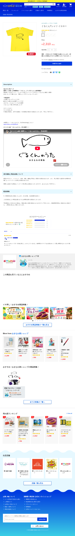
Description (8, 84)
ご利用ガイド (8, 501)
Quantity (44, 49)
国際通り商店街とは (31, 499)
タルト (41, 6)
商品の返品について (10, 509)
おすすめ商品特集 (61, 10)
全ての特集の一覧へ (37, 402)
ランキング (15, 10)
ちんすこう (47, 6)
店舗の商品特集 (8, 14)
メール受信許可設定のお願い (13, 499)
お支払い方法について (11, 504)
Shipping (50, 59)
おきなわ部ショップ (29, 256)
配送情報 (7, 191)
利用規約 (28, 506)
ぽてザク (35, 6)
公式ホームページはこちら (33, 509)
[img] (7, 235)
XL (54, 35)
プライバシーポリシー (32, 504)
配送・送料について (10, 506)
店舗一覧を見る (37, 483)
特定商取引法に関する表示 (33, 501)
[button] (45, 30)
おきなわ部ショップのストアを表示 (49, 23)
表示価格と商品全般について (13, 174)
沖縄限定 (50, 10)
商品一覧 (6, 10)
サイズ (43, 32)
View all (70, 413)
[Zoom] (20, 39)
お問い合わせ (40, 526)
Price (43, 40)
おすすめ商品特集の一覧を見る (37, 325)
